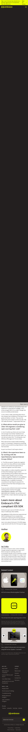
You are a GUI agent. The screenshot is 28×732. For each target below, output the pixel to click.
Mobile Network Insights (6, 696)
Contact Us (18, 678)
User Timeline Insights (6, 700)
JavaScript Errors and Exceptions (8, 682)
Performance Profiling (8, 691)
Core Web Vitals (6, 679)
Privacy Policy (10, 727)
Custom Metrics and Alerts (7, 675)
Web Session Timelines (5, 671)
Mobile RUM (5, 688)
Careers (17, 673)
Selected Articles (8, 719)
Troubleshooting (6, 693)
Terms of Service (10, 729)
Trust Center (18, 729)
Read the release (23, 2)
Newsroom (18, 671)
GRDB (18, 408)
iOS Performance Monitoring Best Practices (13, 592)
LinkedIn (9, 708)
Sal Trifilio (5, 546)
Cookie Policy (17, 727)
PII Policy (17, 675)
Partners (17, 680)
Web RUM (4, 668)
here (24, 522)
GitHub (20, 708)
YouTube (15, 708)
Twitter (4, 708)
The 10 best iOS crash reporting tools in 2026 (13, 618)
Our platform (4, 514)
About (16, 668)
